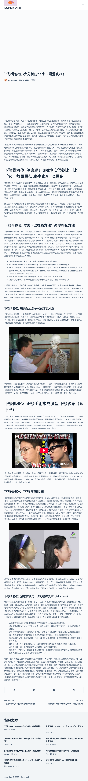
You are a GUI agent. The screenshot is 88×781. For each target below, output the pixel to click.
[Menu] (83, 5)
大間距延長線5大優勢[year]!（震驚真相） (63, 751)
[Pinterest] (54, 690)
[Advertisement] (44, 37)
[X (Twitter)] (34, 690)
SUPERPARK (12, 7)
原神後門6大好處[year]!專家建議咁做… (62, 760)
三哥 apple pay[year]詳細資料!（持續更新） (23, 726)
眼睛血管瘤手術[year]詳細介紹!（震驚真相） (23, 751)
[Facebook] (14, 690)
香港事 (33, 80)
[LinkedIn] (74, 690)
